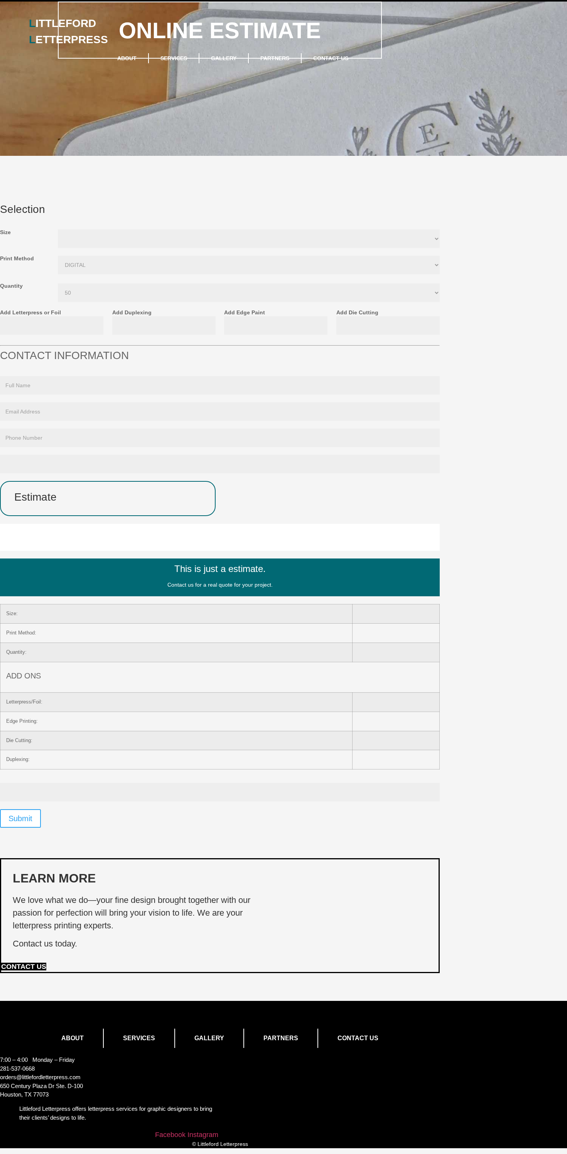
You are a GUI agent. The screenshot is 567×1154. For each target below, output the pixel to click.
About (127, 58)
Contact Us (330, 58)
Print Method (17, 259)
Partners (274, 58)
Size (5, 232)
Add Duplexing (132, 312)
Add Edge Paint (244, 312)
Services (173, 58)
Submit (20, 818)
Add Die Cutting (357, 312)
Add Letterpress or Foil (30, 312)
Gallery (223, 58)
